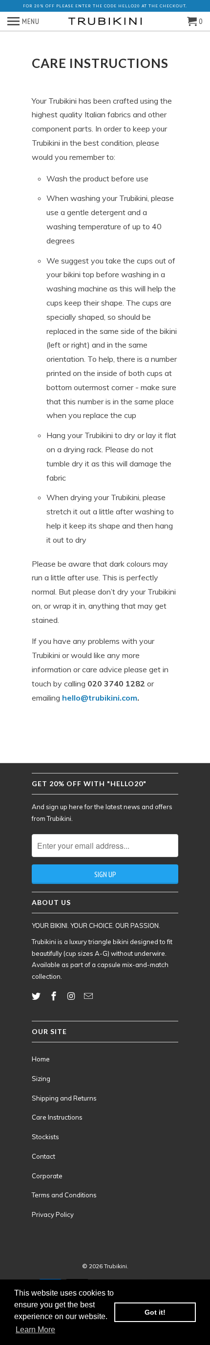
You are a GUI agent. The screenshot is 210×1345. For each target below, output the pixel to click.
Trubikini (115, 1266)
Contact (43, 1156)
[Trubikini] (105, 21)
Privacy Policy (53, 1214)
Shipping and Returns (64, 1098)
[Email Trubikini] (89, 996)
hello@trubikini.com (99, 698)
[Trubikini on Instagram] (72, 996)
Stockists (45, 1137)
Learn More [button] (35, 1329)
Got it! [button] (155, 1312)
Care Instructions (57, 1117)
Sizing (41, 1078)
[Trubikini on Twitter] (37, 996)
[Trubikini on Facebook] (54, 996)
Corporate (47, 1176)
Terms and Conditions (64, 1195)
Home (41, 1059)
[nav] (23, 21)
